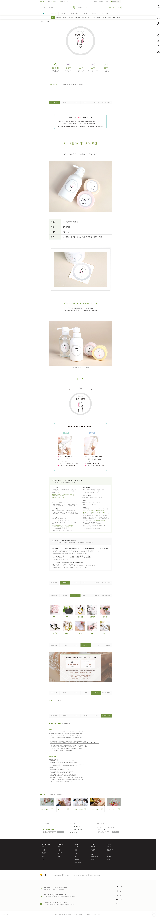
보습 (59, 847)
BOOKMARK (42, 1)
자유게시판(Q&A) (93, 849)
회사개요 (76, 849)
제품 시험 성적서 (109, 850)
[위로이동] (154, 912)
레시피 (75, 102)
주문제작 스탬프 (93, 858)
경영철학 (76, 847)
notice (41, 7)
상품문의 (96, 102)
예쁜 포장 (109, 17)
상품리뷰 (92, 850)
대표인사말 (76, 846)
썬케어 (59, 849)
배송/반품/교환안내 (106, 715)
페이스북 (108, 859)
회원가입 (95, 1)
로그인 (91, 1)
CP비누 (43, 847)
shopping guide (62, 914)
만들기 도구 (89, 17)
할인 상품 (85, 13)
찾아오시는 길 (77, 859)
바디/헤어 (43, 849)
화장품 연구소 (63, 13)
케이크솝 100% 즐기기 (74, 13)
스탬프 (94, 17)
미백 (59, 846)
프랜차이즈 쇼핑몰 (105, 13)
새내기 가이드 (94, 13)
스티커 (114, 17)
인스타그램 (109, 858)
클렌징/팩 (43, 855)
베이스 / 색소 (84, 17)
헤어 (59, 856)
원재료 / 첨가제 (77, 17)
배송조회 (115, 831)
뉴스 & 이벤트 (93, 846)
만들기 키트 (118, 17)
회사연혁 (76, 853)
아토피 (59, 850)
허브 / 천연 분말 (71, 17)
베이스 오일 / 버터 (58, 17)
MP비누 (43, 846)
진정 (59, 855)
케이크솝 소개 (53, 13)
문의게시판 (61, 832)
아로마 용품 (42, 21)
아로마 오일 (65, 17)
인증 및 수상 (76, 855)
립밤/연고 (43, 850)
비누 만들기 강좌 (109, 847)
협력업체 (76, 856)
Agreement (55, 914)
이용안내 (76, 860)
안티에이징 (60, 852)
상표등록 (76, 850)
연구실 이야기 (93, 859)
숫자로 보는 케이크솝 (78, 858)
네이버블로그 (109, 856)
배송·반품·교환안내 (106, 102)
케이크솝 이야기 (93, 861)
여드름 (59, 853)
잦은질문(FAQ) (93, 847)
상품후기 (85, 102)
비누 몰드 (98, 17)
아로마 (43, 859)
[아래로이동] (154, 915)
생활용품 (43, 856)
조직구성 (76, 852)
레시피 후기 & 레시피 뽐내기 (95, 856)
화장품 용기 (104, 17)
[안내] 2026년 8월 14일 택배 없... (48, 7)
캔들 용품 (47, 21)
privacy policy (70, 914)
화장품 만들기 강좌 (110, 849)
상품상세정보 (54, 102)
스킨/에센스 (43, 852)
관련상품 (65, 102)
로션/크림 (43, 853)
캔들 (42, 858)
